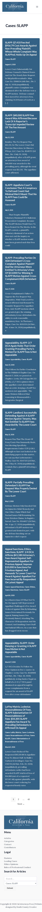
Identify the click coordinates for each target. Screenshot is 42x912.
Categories (9, 841)
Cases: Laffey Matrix (13, 732)
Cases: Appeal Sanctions (14, 587)
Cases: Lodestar (28, 732)
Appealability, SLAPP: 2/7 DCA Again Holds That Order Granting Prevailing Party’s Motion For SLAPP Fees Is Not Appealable (21, 348)
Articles (7, 838)
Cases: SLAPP (10, 59)
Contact (7, 844)
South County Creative (27, 907)
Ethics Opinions (11, 864)
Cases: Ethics (30, 587)
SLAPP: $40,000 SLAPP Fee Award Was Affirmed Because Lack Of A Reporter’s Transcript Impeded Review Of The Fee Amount (21, 121)
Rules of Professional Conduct (17, 867)
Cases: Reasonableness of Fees (17, 735)
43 (29, 799)
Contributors (10, 847)
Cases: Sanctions (11, 590)
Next (21, 804)
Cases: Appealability (13, 359)
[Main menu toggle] (37, 6)
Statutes (8, 858)
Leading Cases (10, 861)
